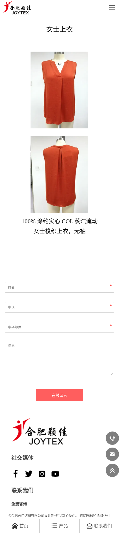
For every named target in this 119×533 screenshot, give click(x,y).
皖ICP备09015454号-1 (95, 516)
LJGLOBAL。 (68, 516)
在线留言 (59, 396)
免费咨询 (19, 504)
